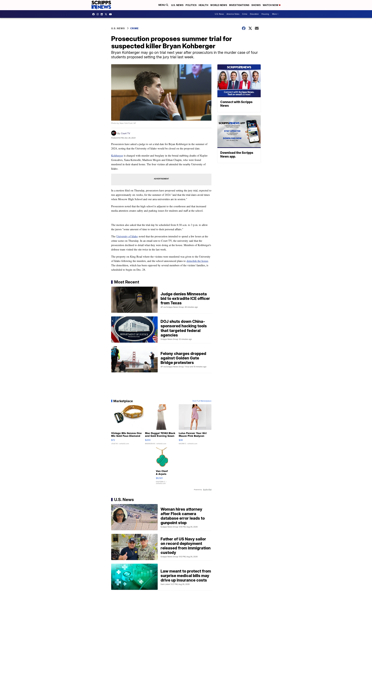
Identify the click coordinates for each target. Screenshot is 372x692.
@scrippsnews (111, 14)
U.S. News (177, 5)
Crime (244, 14)
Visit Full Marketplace (201, 401)
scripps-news (102, 14)
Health (203, 5)
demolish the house (197, 261)
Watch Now (271, 5)
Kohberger (117, 155)
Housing (265, 14)
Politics (191, 5)
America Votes (233, 14)
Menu (162, 5)
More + (275, 14)
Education (254, 14)
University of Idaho (127, 236)
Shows (256, 5)
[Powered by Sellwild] (207, 490)
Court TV (125, 133)
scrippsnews (94, 14)
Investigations (239, 5)
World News (218, 5)
